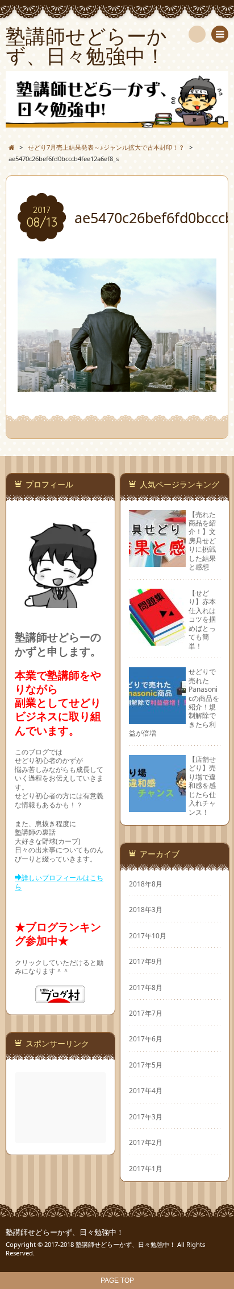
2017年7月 (145, 1012)
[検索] (197, 34)
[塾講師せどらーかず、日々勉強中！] (117, 99)
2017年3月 (145, 1116)
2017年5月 (145, 1064)
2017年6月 (145, 1038)
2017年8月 (145, 987)
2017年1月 (145, 1168)
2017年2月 (145, 1142)
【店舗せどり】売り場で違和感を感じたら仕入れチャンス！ (202, 785)
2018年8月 (145, 883)
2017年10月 (147, 935)
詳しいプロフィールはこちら (59, 881)
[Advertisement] (61, 1107)
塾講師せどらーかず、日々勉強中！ (65, 1232)
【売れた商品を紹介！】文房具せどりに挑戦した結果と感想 (202, 541)
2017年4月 (145, 1090)
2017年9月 (145, 961)
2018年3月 (145, 909)
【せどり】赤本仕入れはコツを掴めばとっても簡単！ (202, 619)
